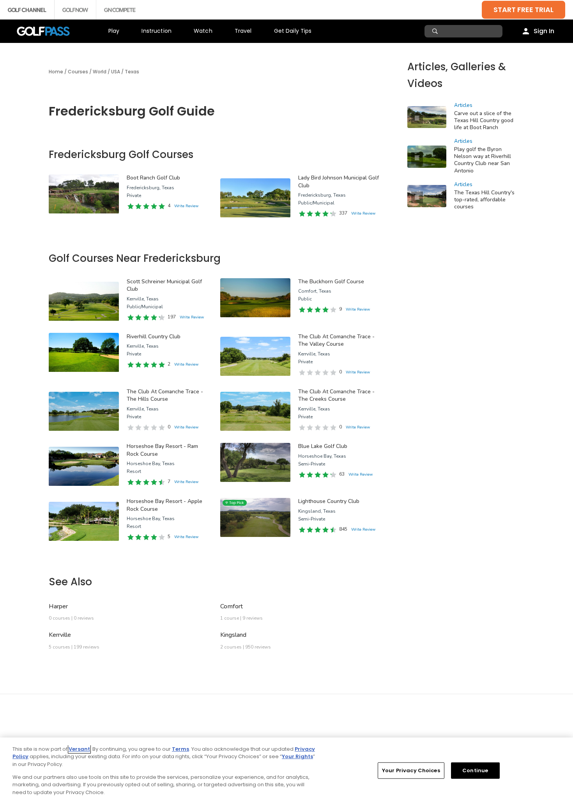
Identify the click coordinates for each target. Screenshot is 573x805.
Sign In (544, 31)
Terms (180, 749)
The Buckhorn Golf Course (331, 281)
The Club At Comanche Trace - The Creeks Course (336, 395)
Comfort (231, 606)
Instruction (156, 31)
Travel (243, 31)
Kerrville (60, 635)
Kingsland (233, 635)
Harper (58, 606)
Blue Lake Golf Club (322, 446)
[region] (286, 771)
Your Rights (297, 756)
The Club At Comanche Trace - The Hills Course (165, 395)
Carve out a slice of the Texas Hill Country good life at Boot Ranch (483, 120)
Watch (203, 31)
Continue (475, 770)
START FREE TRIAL (523, 9)
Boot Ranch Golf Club (153, 177)
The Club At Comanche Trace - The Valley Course (336, 340)
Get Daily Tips (293, 31)
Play (114, 31)
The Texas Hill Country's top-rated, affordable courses (484, 199)
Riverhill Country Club (153, 336)
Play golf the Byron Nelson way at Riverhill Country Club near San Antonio (482, 160)
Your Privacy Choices (411, 770)
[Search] (436, 31)
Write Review (186, 206)
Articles (463, 105)
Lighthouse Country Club (328, 501)
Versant (79, 749)
